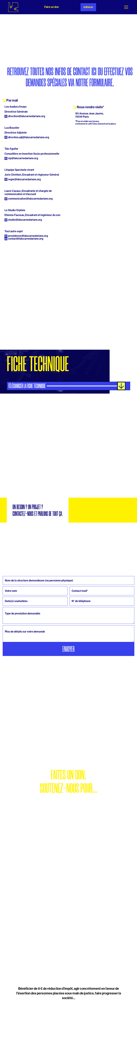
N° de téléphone (74, 596)
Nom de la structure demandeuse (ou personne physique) (20, 575)
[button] (125, 7)
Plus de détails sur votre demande (13, 624)
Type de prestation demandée (12, 606)
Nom (4, 585)
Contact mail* (74, 585)
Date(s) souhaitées (8, 596)
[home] (13, 7)
